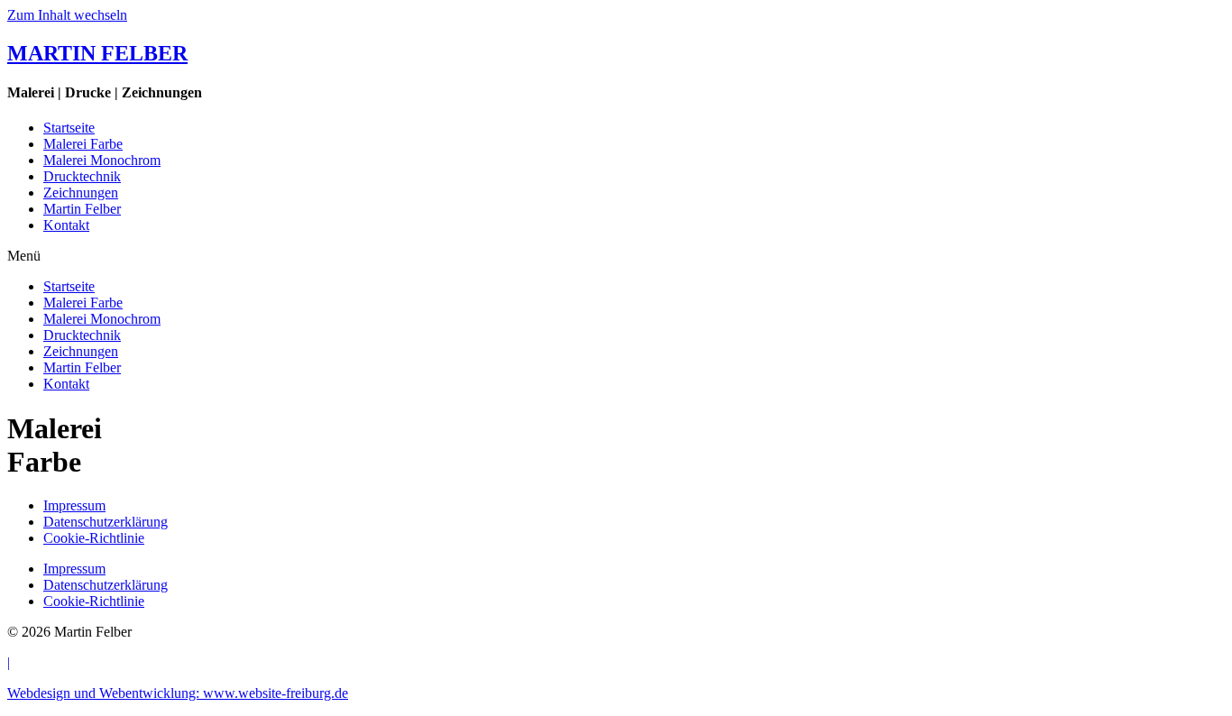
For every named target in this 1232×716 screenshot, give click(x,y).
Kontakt (66, 225)
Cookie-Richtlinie (93, 538)
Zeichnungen (80, 192)
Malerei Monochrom (102, 160)
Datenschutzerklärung (105, 521)
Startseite (69, 127)
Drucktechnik (82, 176)
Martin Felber (82, 208)
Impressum (74, 505)
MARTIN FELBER (97, 53)
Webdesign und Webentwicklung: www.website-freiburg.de (177, 693)
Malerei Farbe (83, 143)
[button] (616, 256)
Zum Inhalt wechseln (67, 15)
